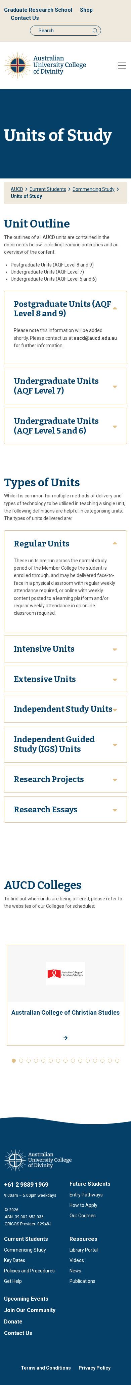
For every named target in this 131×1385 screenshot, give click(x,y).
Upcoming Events (26, 1299)
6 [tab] (51, 1061)
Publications (82, 1281)
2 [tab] (21, 1061)
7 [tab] (58, 1061)
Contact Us (25, 18)
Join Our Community (29, 1310)
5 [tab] (43, 1061)
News (75, 1270)
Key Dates (14, 1260)
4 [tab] (36, 1061)
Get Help (13, 1281)
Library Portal (84, 1250)
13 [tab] (102, 1061)
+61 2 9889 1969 (26, 1184)
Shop (86, 10)
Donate (13, 1321)
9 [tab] (73, 1061)
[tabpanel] (65, 995)
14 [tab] (110, 1061)
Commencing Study (25, 1250)
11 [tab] (88, 1061)
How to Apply (83, 1205)
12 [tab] (95, 1061)
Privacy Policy (95, 1368)
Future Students (90, 1184)
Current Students (26, 1239)
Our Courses (83, 1215)
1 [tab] (14, 1061)
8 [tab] (65, 1061)
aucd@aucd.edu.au (95, 338)
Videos (77, 1260)
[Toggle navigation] (122, 65)
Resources (83, 1239)
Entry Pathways (86, 1194)
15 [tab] (117, 1061)
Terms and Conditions (46, 1368)
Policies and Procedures (29, 1270)
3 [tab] (29, 1061)
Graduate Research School (38, 10)
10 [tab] (80, 1061)
